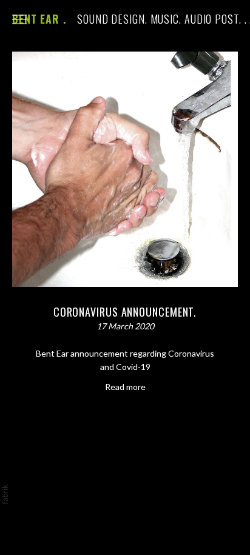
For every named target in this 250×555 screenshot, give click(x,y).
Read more (125, 387)
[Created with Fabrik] (5, 494)
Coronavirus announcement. (125, 312)
